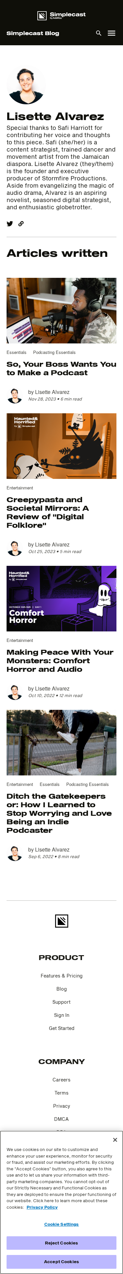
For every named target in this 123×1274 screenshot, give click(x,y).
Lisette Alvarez (52, 392)
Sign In (61, 1015)
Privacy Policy (42, 1207)
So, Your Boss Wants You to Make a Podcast (61, 368)
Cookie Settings (61, 1224)
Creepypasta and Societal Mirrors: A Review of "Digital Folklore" (48, 512)
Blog (61, 989)
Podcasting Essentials (54, 352)
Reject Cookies (61, 1242)
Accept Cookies (61, 1261)
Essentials (17, 352)
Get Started (61, 1028)
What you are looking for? (61, 52)
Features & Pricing (62, 975)
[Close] (115, 1140)
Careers (61, 1079)
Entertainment (20, 487)
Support (61, 1002)
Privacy (61, 1106)
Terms (61, 1093)
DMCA (61, 1119)
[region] (61, 1202)
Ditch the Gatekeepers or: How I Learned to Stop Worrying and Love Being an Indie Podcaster (59, 812)
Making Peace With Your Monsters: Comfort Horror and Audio (60, 660)
